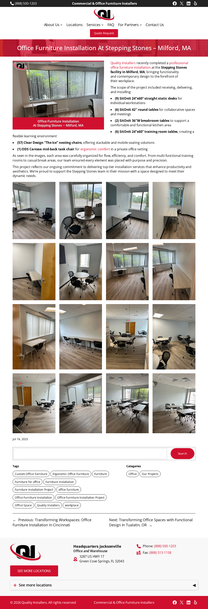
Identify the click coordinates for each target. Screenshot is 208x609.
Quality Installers (123, 63)
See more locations (34, 571)
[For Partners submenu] (141, 25)
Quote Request (104, 33)
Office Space (23, 505)
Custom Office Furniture (31, 474)
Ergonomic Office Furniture (71, 474)
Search (182, 453)
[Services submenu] (102, 25)
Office (132, 474)
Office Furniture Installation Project (80, 497)
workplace (72, 505)
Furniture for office (27, 482)
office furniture (68, 489)
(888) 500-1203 (26, 3)
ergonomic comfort (95, 149)
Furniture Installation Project (34, 489)
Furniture (100, 474)
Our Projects (150, 474)
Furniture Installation (60, 482)
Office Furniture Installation (33, 497)
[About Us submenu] (61, 25)
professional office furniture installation (149, 65)
